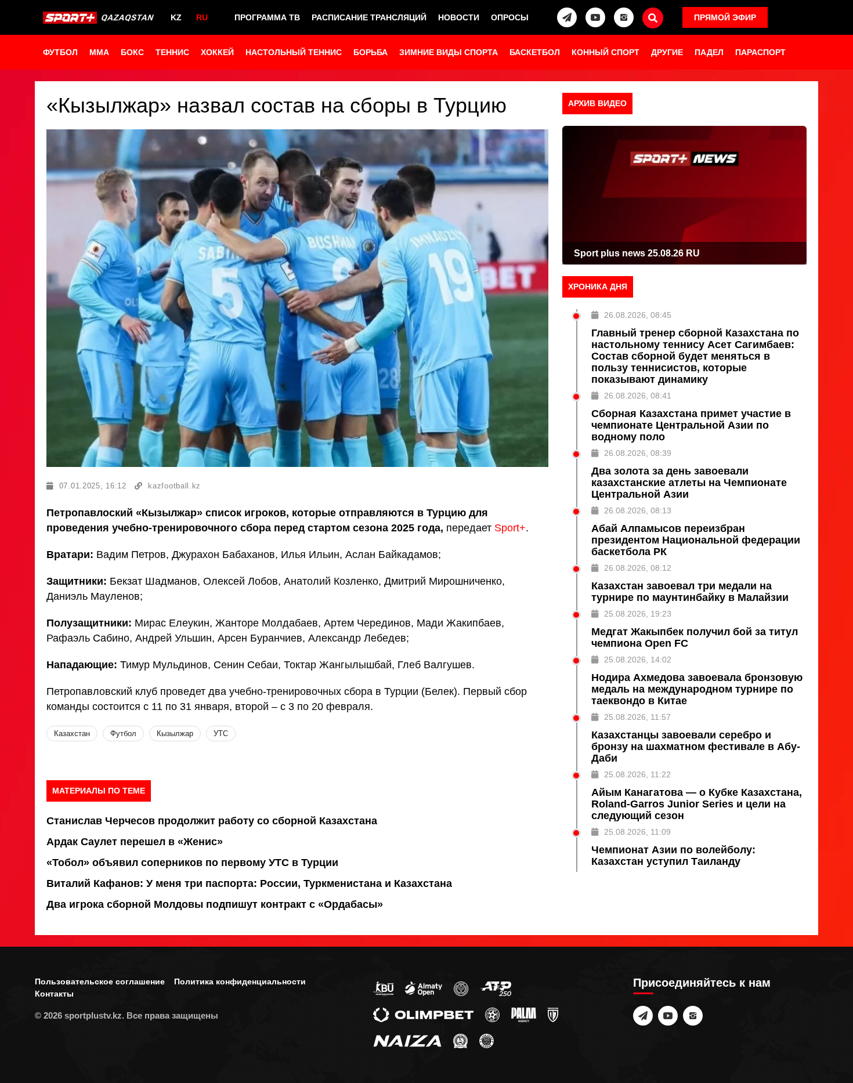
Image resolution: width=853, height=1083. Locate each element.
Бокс (132, 52)
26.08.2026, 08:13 (637, 510)
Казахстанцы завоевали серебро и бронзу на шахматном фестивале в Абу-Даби (695, 746)
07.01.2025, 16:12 (92, 485)
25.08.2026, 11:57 (637, 717)
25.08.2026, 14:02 (637, 659)
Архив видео (597, 103)
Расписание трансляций (369, 17)
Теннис (172, 52)
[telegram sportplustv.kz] (567, 17)
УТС (221, 733)
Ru (202, 17)
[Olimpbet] (423, 1014)
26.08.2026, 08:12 (637, 568)
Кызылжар (175, 733)
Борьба (370, 52)
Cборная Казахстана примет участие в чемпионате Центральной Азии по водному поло (691, 425)
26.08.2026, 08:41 (637, 395)
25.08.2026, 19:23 (637, 613)
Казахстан (72, 733)
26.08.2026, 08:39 (637, 453)
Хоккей (217, 52)
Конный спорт (605, 52)
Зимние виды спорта (448, 52)
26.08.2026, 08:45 (637, 315)
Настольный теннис (293, 52)
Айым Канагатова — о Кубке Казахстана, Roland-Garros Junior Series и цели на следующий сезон (696, 804)
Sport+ (510, 528)
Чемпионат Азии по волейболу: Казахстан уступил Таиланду (673, 855)
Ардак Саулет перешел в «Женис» (134, 841)
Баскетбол (534, 52)
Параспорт (760, 52)
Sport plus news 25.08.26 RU (637, 253)
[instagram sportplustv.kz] (624, 17)
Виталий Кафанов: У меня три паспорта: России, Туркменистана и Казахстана (249, 883)
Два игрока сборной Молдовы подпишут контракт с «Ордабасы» (214, 904)
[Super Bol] (492, 1014)
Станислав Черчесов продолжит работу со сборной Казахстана (211, 821)
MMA (99, 52)
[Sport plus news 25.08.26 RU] (684, 195)
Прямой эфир (725, 17)
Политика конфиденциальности (240, 981)
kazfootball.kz (174, 485)
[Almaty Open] (423, 988)
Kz (176, 17)
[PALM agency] (523, 1014)
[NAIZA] (407, 1040)
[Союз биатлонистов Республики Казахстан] (383, 988)
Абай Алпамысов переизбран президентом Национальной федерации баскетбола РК (695, 540)
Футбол (60, 52)
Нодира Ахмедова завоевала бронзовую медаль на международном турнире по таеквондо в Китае (697, 689)
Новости (458, 17)
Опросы (510, 17)
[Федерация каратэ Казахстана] (460, 1040)
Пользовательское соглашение (100, 981)
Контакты (54, 993)
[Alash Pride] (486, 1040)
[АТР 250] (495, 988)
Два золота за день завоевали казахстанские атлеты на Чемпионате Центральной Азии (689, 482)
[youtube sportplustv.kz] (595, 17)
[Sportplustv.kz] (100, 17)
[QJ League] (553, 1014)
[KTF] (461, 988)
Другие (667, 52)
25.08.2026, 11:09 (637, 831)
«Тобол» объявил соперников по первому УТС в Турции (192, 862)
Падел (709, 52)
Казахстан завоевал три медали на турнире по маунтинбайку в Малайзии (690, 591)
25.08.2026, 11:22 (637, 774)
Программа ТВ (267, 17)
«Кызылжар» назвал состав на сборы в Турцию (276, 105)
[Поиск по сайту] (652, 18)
